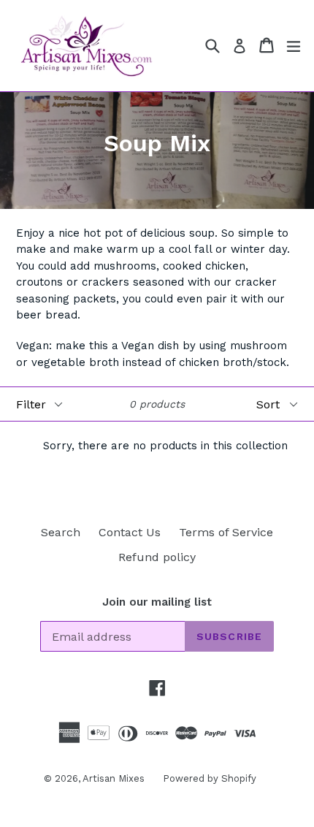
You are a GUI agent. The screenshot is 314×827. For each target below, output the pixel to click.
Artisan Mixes (114, 778)
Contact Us (130, 532)
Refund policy (157, 557)
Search (60, 532)
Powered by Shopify (209, 778)
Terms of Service (226, 532)
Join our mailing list (157, 602)
